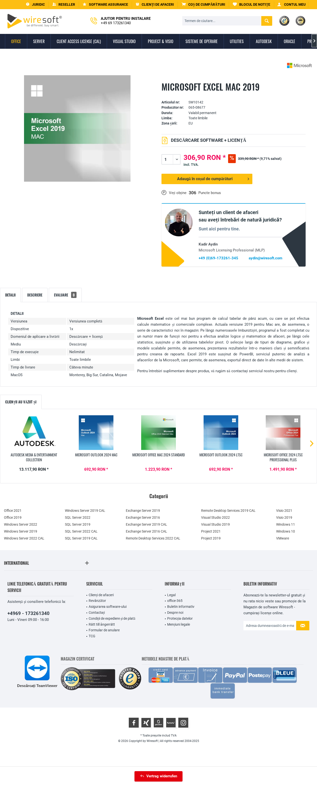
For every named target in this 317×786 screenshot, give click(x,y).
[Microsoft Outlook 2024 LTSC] (220, 432)
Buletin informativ (180, 607)
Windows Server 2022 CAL (24, 538)
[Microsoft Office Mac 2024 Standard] (158, 432)
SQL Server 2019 (77, 524)
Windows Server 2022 (20, 524)
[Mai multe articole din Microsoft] (299, 65)
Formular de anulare (104, 630)
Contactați (97, 612)
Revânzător (97, 601)
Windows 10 (285, 531)
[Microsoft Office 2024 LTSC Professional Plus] (283, 432)
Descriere (34, 294)
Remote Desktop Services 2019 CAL (228, 511)
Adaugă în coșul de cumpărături (205, 178)
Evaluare (64, 294)
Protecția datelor (180, 618)
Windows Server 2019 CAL (85, 511)
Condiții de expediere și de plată (112, 618)
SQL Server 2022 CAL (81, 531)
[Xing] (146, 723)
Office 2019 (13, 517)
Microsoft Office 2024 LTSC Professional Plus (283, 457)
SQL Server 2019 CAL (81, 538)
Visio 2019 (284, 517)
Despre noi (175, 612)
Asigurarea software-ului (108, 607)
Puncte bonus (209, 193)
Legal (171, 595)
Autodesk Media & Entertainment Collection (34, 457)
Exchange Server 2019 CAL (146, 524)
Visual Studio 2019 (215, 524)
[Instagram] (183, 723)
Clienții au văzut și (20, 401)
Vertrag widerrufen (161, 776)
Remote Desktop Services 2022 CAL (153, 538)
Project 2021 (211, 531)
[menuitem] (203, 4)
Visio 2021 (284, 511)
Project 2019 (211, 538)
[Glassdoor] (158, 723)
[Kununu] (171, 723)
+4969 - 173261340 (28, 613)
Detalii (10, 294)
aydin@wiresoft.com (265, 258)
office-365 (175, 601)
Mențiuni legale (178, 624)
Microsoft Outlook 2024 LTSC (220, 454)
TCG (92, 636)
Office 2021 (13, 511)
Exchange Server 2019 (143, 511)
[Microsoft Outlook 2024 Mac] (96, 432)
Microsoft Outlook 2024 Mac (96, 454)
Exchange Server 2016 (143, 517)
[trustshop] (130, 678)
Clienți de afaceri (101, 595)
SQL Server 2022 (77, 517)
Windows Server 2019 (20, 531)
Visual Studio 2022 (215, 517)
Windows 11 (285, 524)
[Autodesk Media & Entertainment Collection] (33, 432)
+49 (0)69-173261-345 (218, 258)
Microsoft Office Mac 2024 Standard (158, 454)
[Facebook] (134, 723)
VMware (282, 538)
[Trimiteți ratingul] (233, 95)
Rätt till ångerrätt (102, 624)
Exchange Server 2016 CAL (146, 531)
